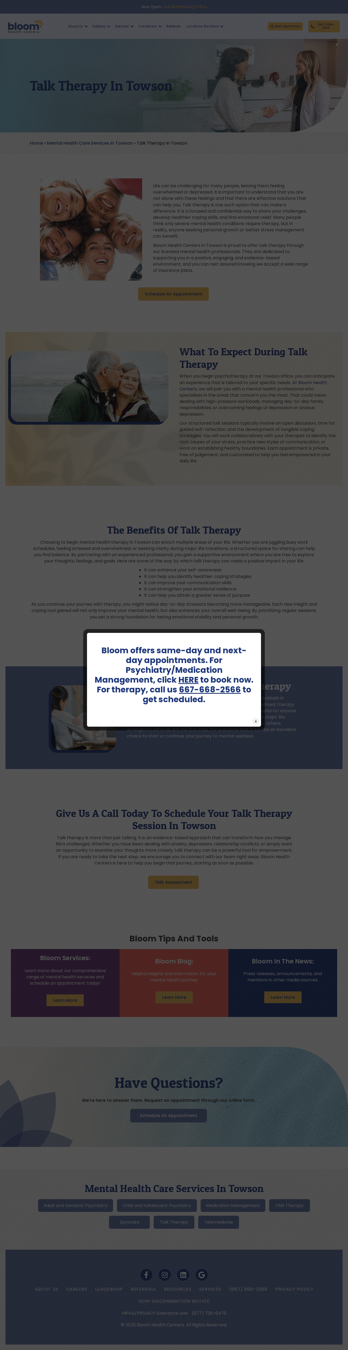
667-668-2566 (210, 689)
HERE (188, 680)
